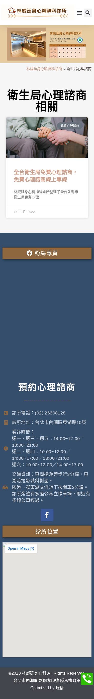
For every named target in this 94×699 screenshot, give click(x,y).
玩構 (60, 688)
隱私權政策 (70, 680)
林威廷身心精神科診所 (44, 69)
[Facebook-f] (47, 515)
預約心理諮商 (47, 387)
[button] (79, 13)
